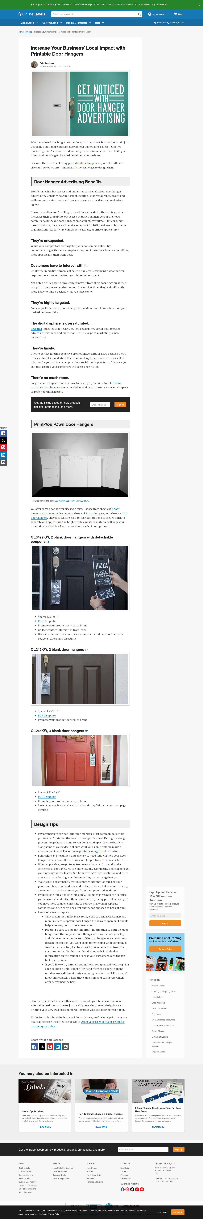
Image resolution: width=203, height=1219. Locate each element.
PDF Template (47, 621)
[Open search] (139, 14)
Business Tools (59, 1175)
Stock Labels (24, 1178)
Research (36, 328)
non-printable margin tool (89, 851)
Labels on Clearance (28, 1185)
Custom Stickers (26, 1175)
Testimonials (126, 1178)
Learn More (162, 1212)
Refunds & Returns (95, 1181)
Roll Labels (156, 1014)
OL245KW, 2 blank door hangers (57, 649)
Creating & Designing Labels (164, 991)
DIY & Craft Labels (160, 1036)
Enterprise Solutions (27, 1188)
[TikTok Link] (132, 1189)
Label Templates (59, 1171)
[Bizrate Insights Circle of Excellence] (117, 1203)
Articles (29, 31)
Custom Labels (50, 22)
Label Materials (158, 1002)
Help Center (92, 1167)
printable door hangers (82, 163)
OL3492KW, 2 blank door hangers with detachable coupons (72, 539)
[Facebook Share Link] (34, 1046)
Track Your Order (94, 1175)
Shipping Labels (159, 1051)
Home (21, 31)
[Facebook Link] (123, 1189)
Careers (124, 1171)
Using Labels (157, 997)
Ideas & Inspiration (60, 1178)
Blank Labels (27, 22)
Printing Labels (158, 985)
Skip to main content (10, 2)
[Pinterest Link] (137, 1189)
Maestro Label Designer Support (162, 1044)
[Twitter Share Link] (42, 1046)
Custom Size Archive (28, 1181)
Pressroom (125, 1175)
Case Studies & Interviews (163, 1025)
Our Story (125, 1167)
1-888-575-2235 (177, 22)
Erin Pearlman (47, 63)
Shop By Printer (25, 1192)
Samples (90, 1178)
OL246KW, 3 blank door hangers (57, 730)
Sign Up (120, 404)
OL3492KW (59, 500)
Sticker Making (158, 1031)
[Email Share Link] (65, 1046)
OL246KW (70, 500)
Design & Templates (76, 22)
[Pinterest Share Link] (50, 1046)
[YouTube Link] (142, 1189)
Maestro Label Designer (62, 1167)
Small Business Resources (163, 1019)
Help (97, 22)
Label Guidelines (159, 1008)
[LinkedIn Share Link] (57, 1046)
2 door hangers (95, 513)
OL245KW (83, 500)
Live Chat (161, 23)
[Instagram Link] (127, 1189)
